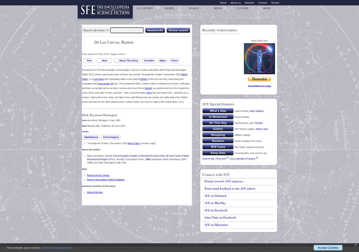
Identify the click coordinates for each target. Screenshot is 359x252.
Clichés (143, 79)
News (267, 8)
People (194, 8)
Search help (208, 158)
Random (249, 2)
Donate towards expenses (223, 181)
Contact (262, 2)
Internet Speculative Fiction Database (106, 179)
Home (223, 2)
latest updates (257, 111)
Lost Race (98, 79)
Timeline (258, 123)
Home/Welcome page (259, 86)
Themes (169, 8)
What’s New (262, 129)
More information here (57, 247)
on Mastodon (216, 225)
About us (236, 2)
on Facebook (215, 210)
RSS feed (221, 158)
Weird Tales (133, 143)
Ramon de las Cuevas (98, 175)
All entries (145, 8)
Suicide (148, 88)
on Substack (215, 196)
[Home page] (105, 11)
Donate (275, 2)
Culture (242, 8)
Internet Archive (95, 192)
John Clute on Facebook (220, 217)
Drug (149, 92)
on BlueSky (215, 203)
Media (218, 8)
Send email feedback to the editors (229, 188)
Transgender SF (105, 83)
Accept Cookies (328, 247)
